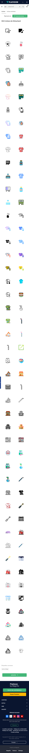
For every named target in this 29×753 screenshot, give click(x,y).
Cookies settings (15, 732)
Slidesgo (20, 750)
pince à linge (5, 669)
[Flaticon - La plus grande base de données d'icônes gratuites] (12, 2)
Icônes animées (11, 11)
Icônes (3, 11)
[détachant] (8, 44)
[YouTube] (22, 716)
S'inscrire (14, 725)
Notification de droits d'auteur (20, 730)
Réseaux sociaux (14, 712)
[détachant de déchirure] (8, 110)
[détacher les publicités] (21, 57)
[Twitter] (11, 716)
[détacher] (21, 347)
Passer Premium (14, 694)
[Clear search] (19, 6)
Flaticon (15, 750)
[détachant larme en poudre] (21, 83)
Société (4, 709)
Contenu (4, 700)
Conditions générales (7, 729)
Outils (3, 703)
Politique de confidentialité (20, 729)
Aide (3, 706)
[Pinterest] (14, 716)
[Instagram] (18, 716)
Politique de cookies (7, 730)
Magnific (8, 750)
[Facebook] (7, 716)
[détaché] (21, 294)
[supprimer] (8, 30)
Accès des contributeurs (14, 690)
